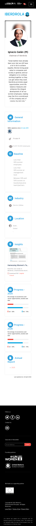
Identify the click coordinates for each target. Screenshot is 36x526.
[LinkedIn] (18, 417)
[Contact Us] (7, 428)
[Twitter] (7, 417)
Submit (28, 444)
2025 (13, 367)
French (12, 275)
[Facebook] (12, 417)
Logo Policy (8, 509)
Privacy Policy (25, 509)
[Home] (13, 3)
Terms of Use (16, 509)
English (21, 273)
